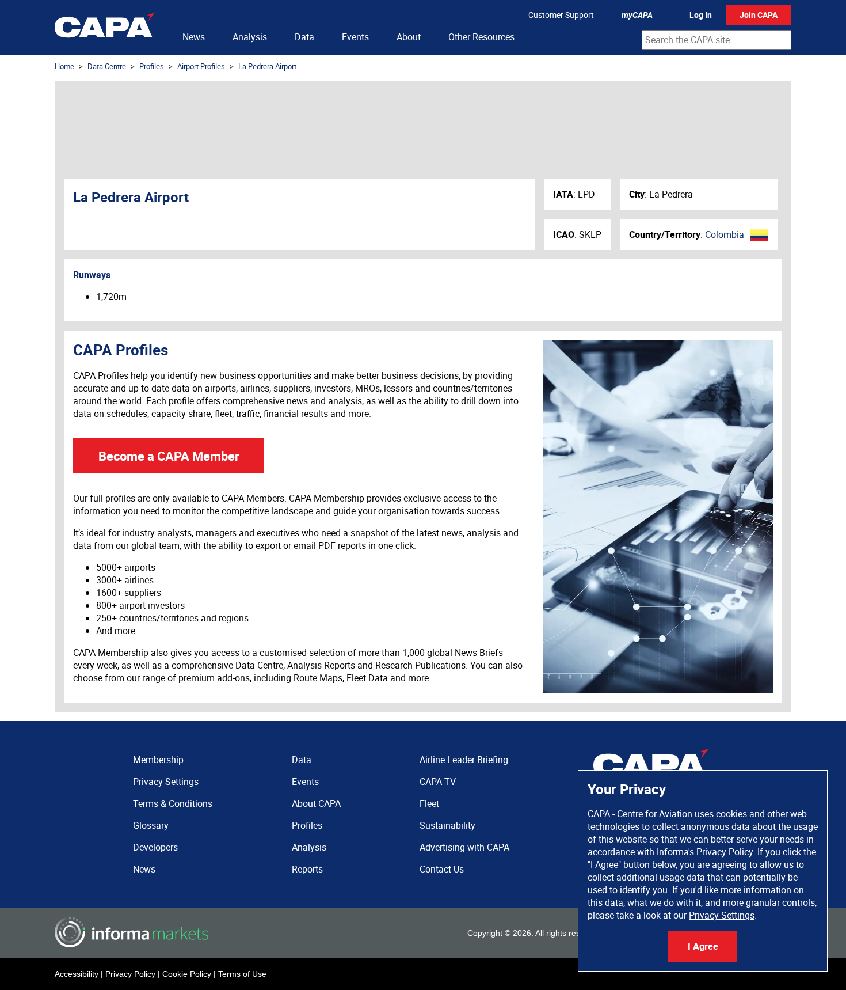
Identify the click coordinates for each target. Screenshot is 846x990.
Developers (155, 847)
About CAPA (316, 803)
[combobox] (716, 40)
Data (304, 37)
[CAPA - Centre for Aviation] (105, 27)
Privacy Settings (721, 915)
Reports (307, 869)
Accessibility (76, 973)
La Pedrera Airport (267, 66)
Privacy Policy (130, 973)
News (193, 37)
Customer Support (561, 14)
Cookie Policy (186, 973)
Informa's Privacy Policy (705, 851)
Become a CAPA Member (168, 455)
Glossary (151, 825)
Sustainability (447, 825)
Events (355, 37)
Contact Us (442, 869)
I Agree (703, 946)
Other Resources (481, 37)
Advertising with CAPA (464, 847)
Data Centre (106, 66)
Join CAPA (759, 14)
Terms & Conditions (172, 803)
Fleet (429, 803)
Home (64, 66)
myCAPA (637, 14)
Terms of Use (242, 973)
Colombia (724, 234)
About (409, 37)
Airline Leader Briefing (464, 759)
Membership (158, 759)
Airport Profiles (201, 66)
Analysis (250, 37)
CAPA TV (438, 781)
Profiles (151, 66)
